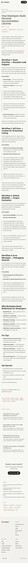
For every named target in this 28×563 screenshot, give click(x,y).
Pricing (16, 535)
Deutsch (17, 398)
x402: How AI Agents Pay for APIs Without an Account (13, 485)
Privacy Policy (18, 545)
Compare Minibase (6, 548)
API (16, 532)
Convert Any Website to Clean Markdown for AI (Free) (13, 494)
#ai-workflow (20, 29)
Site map (4, 552)
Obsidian (11, 507)
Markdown (5, 505)
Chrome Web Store (19, 524)
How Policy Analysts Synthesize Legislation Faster (14, 497)
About (16, 543)
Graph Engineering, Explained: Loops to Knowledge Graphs (12, 488)
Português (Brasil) (15, 399)
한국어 (8, 399)
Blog (6, 9)
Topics (3, 543)
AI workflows (12, 505)
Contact (17, 541)
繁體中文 (22, 399)
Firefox (16, 526)
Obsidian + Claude (6, 550)
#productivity (5, 31)
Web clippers (17, 507)
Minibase (20, 51)
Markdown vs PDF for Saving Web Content (12, 491)
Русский (4, 401)
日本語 (21, 398)
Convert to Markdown (6, 545)
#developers (4, 29)
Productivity (19, 505)
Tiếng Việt (13, 401)
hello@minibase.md (7, 391)
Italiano (4, 399)
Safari (16, 528)
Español (12, 398)
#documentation (12, 29)
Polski (8, 401)
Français (8, 398)
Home (3, 9)
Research (5, 507)
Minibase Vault (18, 530)
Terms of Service (19, 548)
